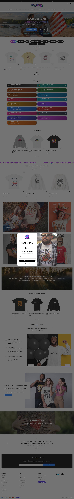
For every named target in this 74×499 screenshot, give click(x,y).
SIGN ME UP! (27, 260)
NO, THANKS (27, 263)
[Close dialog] (55, 234)
